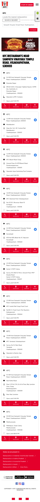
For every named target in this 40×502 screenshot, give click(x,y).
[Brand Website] (23, 483)
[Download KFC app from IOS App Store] (29, 478)
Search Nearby (11, 20)
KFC (8, 73)
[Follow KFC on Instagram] (20, 483)
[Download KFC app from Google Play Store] (19, 478)
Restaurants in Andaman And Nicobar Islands (18, 455)
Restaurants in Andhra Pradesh (13, 458)
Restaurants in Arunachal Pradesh (14, 461)
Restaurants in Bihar (10, 467)
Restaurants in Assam (10, 464)
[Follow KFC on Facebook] (17, 483)
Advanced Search (29, 20)
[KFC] (4, 5)
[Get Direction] (35, 78)
